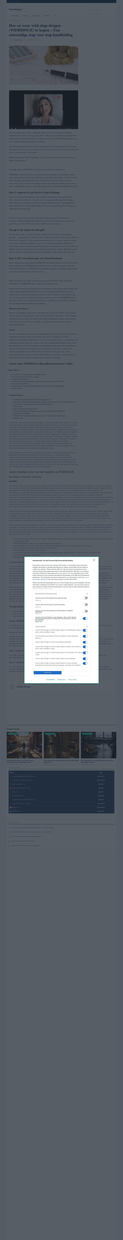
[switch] (85, 598)
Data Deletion (51, 679)
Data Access (61, 679)
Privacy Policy (72, 679)
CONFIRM (47, 672)
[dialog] (61, 620)
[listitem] (61, 594)
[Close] (95, 561)
